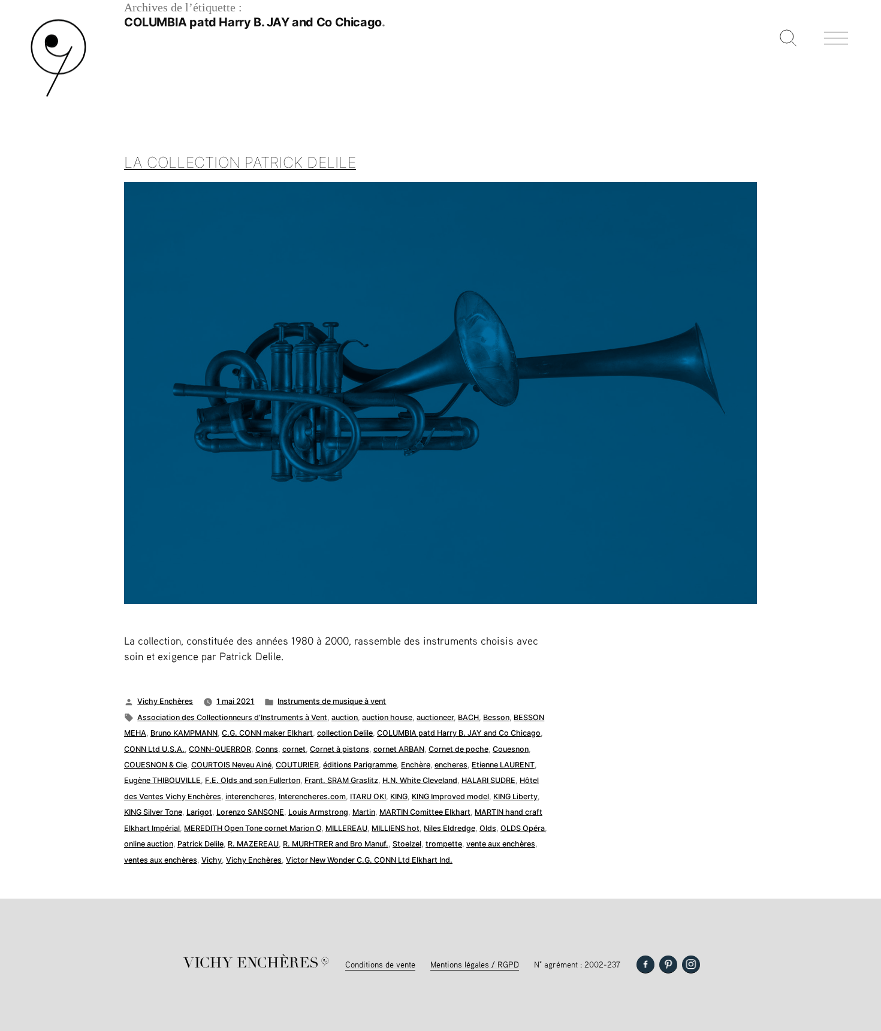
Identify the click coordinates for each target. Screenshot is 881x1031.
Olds (487, 828)
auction (344, 717)
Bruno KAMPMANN (184, 732)
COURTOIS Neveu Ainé (231, 764)
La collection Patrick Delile (240, 162)
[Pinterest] (668, 964)
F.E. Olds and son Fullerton (252, 780)
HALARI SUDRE (488, 780)
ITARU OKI (368, 796)
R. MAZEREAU (253, 843)
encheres (451, 764)
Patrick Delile (200, 843)
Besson (496, 717)
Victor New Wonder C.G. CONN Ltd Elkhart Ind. (369, 859)
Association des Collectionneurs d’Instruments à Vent (232, 717)
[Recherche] (788, 39)
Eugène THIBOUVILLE (162, 780)
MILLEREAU (346, 828)
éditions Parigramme (360, 764)
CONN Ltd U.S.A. (154, 749)
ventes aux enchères (160, 859)
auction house (387, 717)
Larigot (199, 812)
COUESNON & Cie (155, 764)
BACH (468, 717)
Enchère (415, 764)
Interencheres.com (312, 796)
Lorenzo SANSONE (250, 812)
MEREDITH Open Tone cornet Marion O (252, 828)
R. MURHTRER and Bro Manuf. (335, 843)
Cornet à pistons (339, 749)
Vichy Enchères (165, 701)
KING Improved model (450, 796)
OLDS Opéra (522, 828)
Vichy (211, 859)
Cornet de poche (458, 749)
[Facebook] (645, 964)
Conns (266, 749)
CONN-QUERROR (220, 749)
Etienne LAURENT (503, 764)
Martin (363, 812)
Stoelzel (407, 843)
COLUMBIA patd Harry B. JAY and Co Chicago (459, 732)
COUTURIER (297, 764)
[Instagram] (691, 964)
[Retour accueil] (58, 95)
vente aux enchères (500, 843)
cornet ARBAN (398, 749)
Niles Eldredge (449, 828)
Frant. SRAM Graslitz (341, 780)
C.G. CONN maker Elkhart (267, 732)
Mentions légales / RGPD (474, 964)
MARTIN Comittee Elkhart (424, 812)
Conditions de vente (380, 964)
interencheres (249, 796)
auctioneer (435, 717)
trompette (444, 843)
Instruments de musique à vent (331, 701)
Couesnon (511, 749)
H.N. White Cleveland (419, 780)
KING (399, 796)
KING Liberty (515, 796)
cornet (294, 749)
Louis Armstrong (318, 812)
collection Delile (345, 732)
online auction (148, 843)
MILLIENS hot (396, 828)
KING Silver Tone (153, 812)
